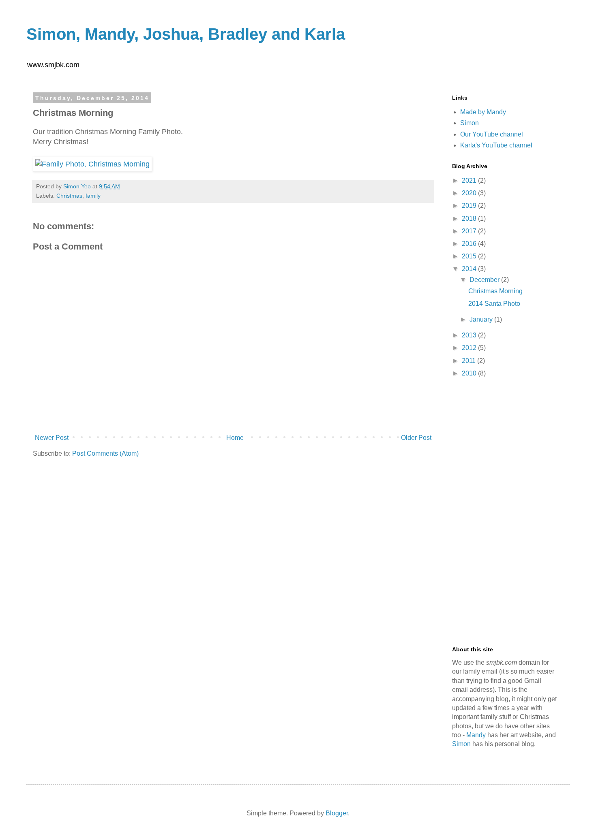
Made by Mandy (483, 112)
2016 (470, 243)
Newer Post (52, 437)
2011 (469, 360)
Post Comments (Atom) (105, 453)
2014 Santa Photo (494, 303)
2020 (470, 193)
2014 (470, 268)
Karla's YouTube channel (496, 145)
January (482, 319)
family (93, 195)
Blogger (337, 813)
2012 (470, 347)
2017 (470, 231)
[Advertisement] (504, 512)
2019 (470, 205)
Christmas (69, 195)
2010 (470, 373)
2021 (470, 180)
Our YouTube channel (491, 134)
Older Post (416, 437)
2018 (470, 218)
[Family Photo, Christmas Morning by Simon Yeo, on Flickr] (92, 164)
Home (235, 437)
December (485, 279)
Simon (469, 122)
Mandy (476, 735)
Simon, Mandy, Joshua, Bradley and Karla (185, 34)
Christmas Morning (495, 291)
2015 (470, 256)
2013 (470, 335)
